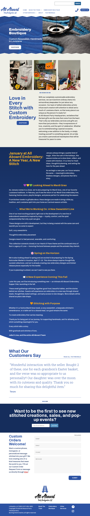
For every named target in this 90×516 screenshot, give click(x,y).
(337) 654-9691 (28, 506)
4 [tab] (45, 92)
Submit (75, 478)
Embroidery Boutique (52, 10)
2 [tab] (42, 92)
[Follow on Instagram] (73, 511)
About (40, 13)
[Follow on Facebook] (73, 506)
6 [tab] (49, 92)
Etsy (26, 472)
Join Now (54, 425)
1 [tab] (40, 92)
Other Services (29, 13)
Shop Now (15, 47)
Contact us (84, 9)
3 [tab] (44, 92)
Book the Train (34, 10)
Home (25, 10)
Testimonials (50, 13)
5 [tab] (47, 92)
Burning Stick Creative (16, 512)
